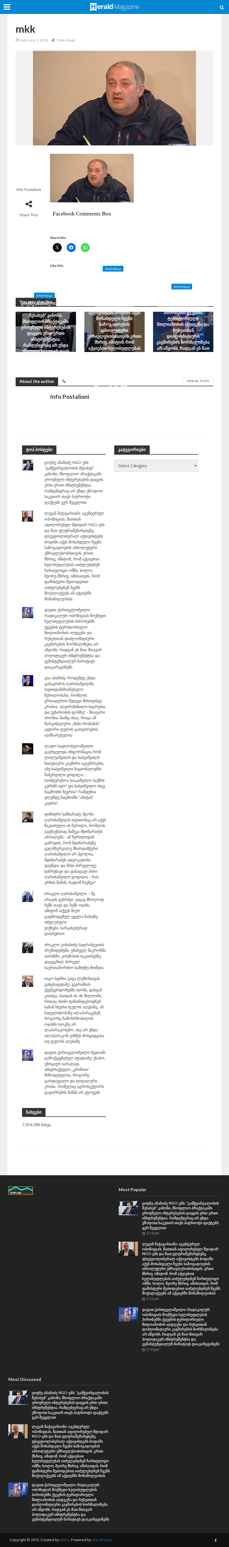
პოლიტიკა (44, 295)
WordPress (101, 1539)
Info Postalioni (28, 189)
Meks (64, 1539)
